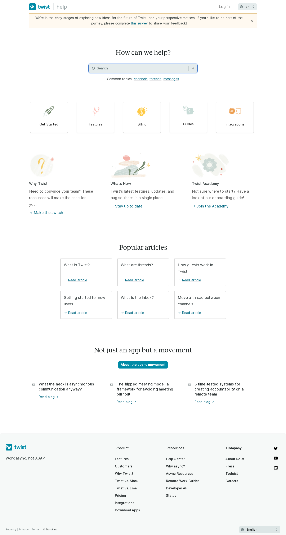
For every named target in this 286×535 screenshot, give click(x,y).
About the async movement (143, 365)
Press (229, 466)
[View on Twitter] (275, 448)
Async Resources (179, 474)
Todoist (231, 474)
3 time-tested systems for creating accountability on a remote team (219, 389)
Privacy (24, 529)
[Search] (193, 68)
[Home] (48, 6)
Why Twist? (124, 474)
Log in (224, 6)
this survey (139, 23)
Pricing (120, 496)
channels (141, 79)
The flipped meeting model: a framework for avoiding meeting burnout (145, 389)
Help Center (175, 459)
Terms (35, 529)
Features (122, 459)
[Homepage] (26, 447)
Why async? (175, 466)
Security (11, 529)
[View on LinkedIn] (275, 467)
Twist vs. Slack (127, 481)
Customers (123, 466)
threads (155, 79)
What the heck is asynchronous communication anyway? (66, 386)
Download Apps (127, 510)
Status (171, 496)
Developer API (177, 488)
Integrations (124, 503)
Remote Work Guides (183, 481)
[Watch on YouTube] (275, 458)
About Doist (234, 459)
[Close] (252, 21)
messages (171, 79)
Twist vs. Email (126, 488)
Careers (231, 481)
